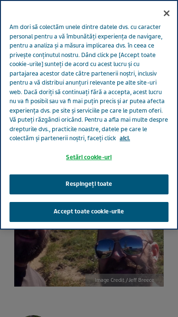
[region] (89, 115)
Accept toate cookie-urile (89, 211)
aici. (125, 138)
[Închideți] (166, 13)
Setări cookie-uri (89, 157)
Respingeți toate (89, 184)
